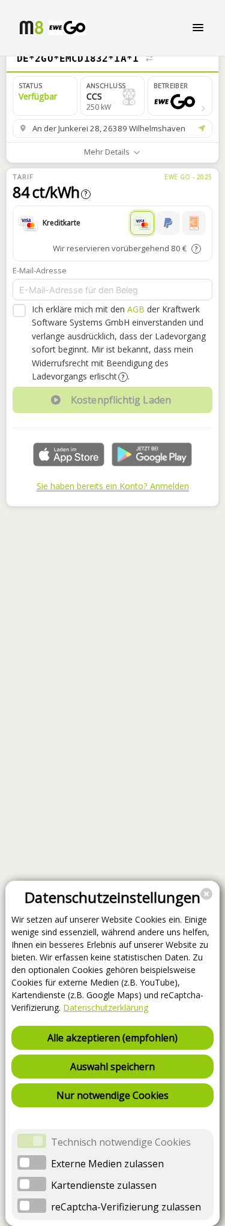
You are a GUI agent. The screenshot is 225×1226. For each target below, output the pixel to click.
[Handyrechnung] (194, 223)
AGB (136, 309)
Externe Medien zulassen (107, 1163)
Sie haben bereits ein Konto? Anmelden (113, 486)
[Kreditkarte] (142, 223)
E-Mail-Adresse (40, 270)
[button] (180, 96)
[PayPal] (168, 223)
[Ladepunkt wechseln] (149, 59)
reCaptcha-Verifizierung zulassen (126, 1206)
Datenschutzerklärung (105, 1007)
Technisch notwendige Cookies (121, 1142)
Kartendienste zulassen (104, 1185)
